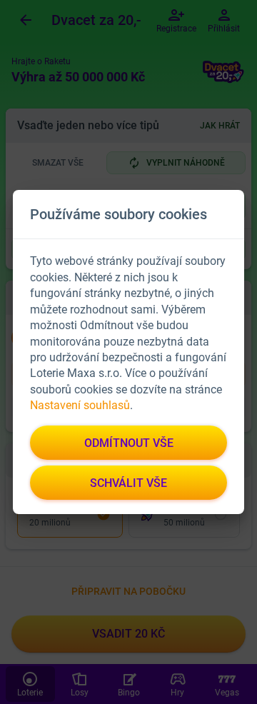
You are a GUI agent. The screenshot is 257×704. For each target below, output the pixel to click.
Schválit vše (128, 483)
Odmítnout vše (128, 443)
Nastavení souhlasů (80, 405)
